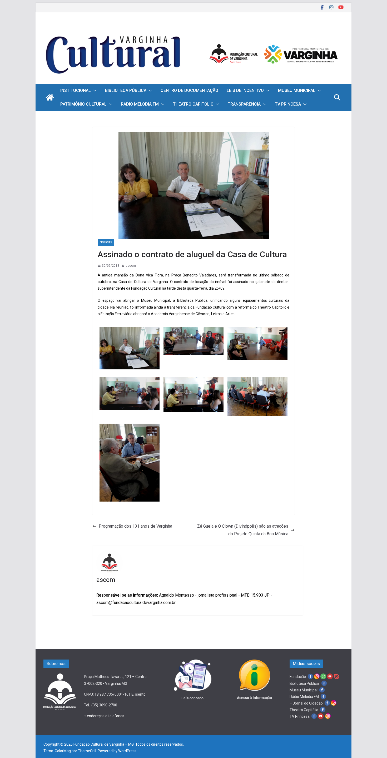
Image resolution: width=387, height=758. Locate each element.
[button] (94, 90)
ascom (131, 265)
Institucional (75, 90)
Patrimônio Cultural (83, 104)
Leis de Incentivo (245, 90)
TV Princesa (288, 104)
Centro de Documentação (189, 90)
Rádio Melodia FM (140, 104)
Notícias (106, 242)
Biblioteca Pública (125, 90)
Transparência (244, 104)
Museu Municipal (296, 90)
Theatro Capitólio (193, 104)
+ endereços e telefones (104, 716)
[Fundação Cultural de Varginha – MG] (193, 28)
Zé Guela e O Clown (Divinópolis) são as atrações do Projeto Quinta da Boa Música (242, 530)
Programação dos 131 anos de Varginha (135, 526)
